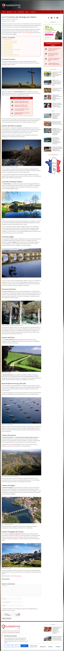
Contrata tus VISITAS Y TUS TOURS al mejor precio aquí (21, 105)
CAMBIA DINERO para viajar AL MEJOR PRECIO (22, 113)
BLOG (15, 11)
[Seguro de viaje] (53, 32)
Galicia (9, 19)
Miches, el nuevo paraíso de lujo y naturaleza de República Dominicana (56, 116)
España (4, 19)
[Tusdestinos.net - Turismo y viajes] (10, 5)
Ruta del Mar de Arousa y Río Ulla (12, 49)
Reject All (16, 645)
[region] (16, 641)
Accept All (24, 645)
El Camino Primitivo (8, 46)
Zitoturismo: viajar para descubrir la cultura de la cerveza (57, 123)
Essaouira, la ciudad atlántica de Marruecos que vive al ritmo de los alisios (57, 74)
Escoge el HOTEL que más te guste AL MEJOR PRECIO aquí (21, 102)
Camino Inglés (6, 280)
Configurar (58, 646)
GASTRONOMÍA (21, 11)
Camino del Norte (8, 48)
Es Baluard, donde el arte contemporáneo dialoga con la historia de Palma (57, 148)
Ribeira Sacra (11, 446)
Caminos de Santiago (27, 32)
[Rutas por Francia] (53, 165)
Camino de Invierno (8, 51)
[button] (61, 12)
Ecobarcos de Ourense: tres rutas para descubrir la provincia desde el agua (57, 82)
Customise (8, 645)
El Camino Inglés (8, 44)
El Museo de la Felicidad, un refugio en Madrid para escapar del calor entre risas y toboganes (57, 131)
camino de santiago (5, 579)
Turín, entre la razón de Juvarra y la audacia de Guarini (57, 89)
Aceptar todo (43, 646)
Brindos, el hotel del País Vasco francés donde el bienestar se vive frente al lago (57, 638)
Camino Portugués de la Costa (11, 54)
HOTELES (53, 624)
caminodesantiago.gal (15, 576)
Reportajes (15, 19)
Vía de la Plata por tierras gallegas (16, 231)
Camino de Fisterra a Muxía (10, 41)
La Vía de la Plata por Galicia (10, 42)
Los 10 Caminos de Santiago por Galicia (19, 17)
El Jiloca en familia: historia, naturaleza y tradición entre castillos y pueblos (57, 105)
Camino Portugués (8, 53)
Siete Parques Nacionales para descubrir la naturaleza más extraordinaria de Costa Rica (56, 140)
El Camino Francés (8, 39)
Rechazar (50, 646)
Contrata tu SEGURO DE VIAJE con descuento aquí (21, 109)
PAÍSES (26, 12)
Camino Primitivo (7, 291)
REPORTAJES (9, 11)
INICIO (4, 11)
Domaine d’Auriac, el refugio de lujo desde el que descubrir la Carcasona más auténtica (57, 630)
